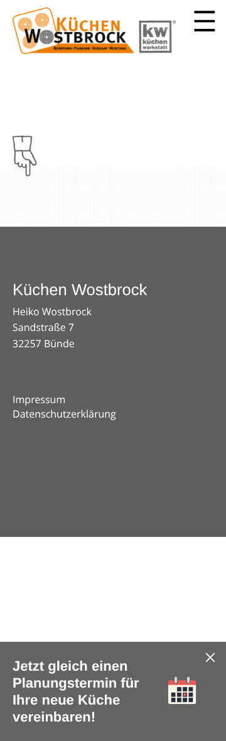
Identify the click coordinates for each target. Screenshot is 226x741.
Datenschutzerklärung (64, 414)
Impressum (39, 399)
